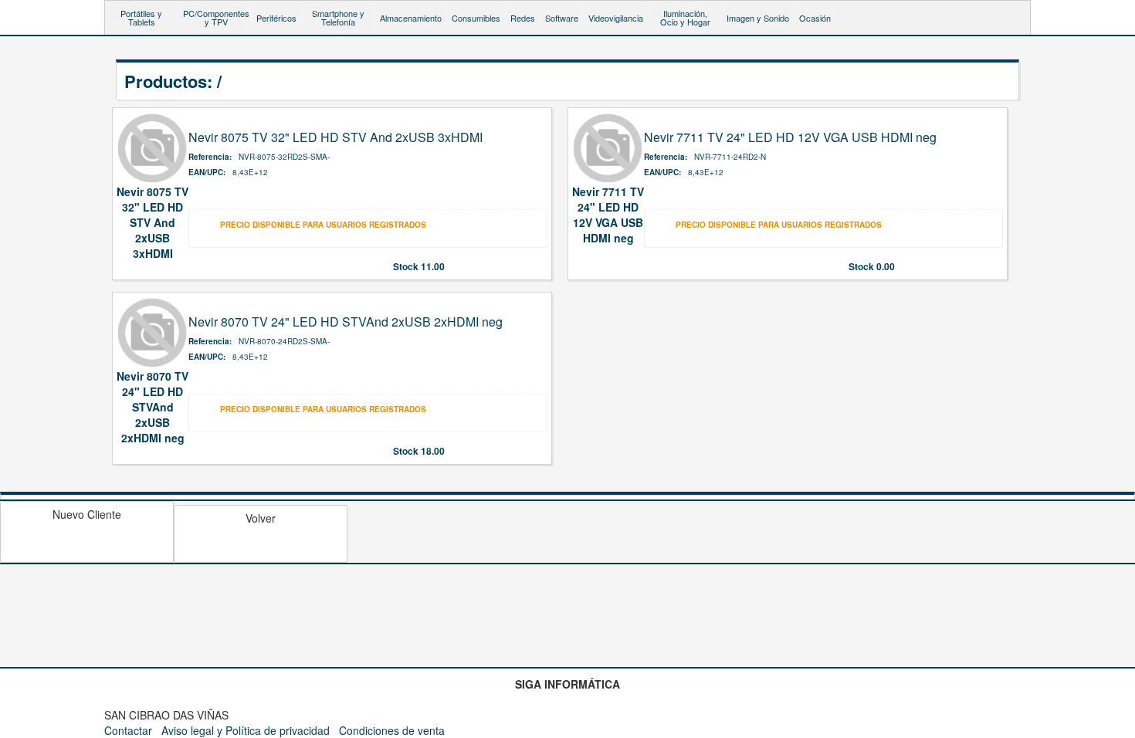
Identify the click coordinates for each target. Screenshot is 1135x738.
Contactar (128, 730)
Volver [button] (261, 518)
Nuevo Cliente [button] (87, 514)
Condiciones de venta (392, 730)
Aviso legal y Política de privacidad (245, 730)
